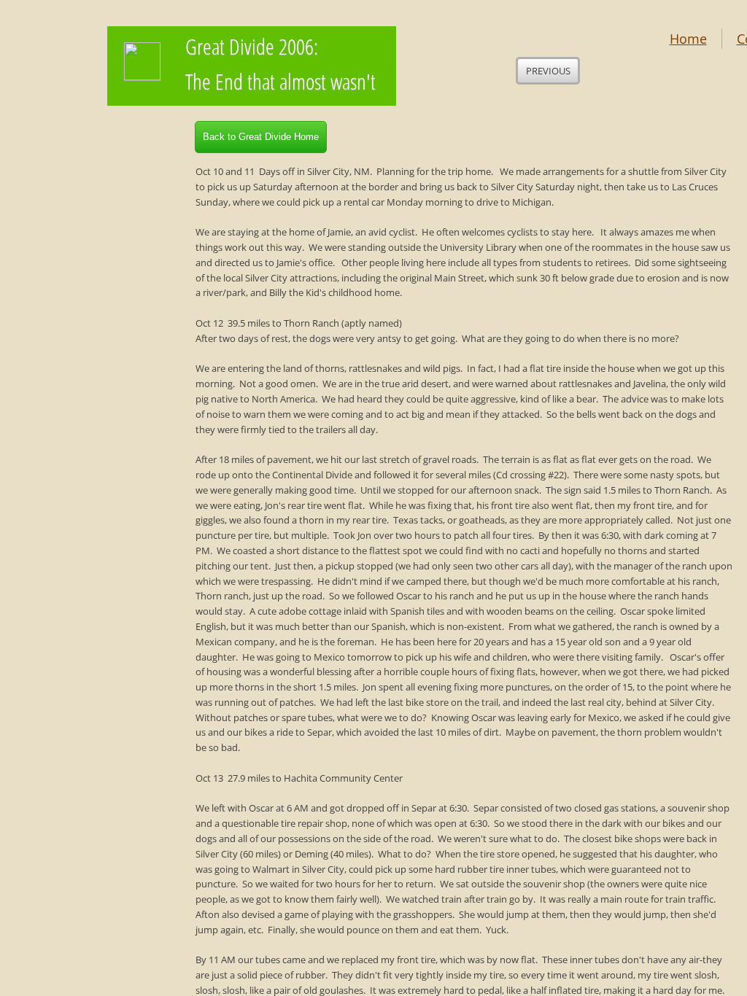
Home (688, 38)
